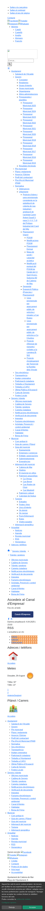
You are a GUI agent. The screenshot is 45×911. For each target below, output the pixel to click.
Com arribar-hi (17, 816)
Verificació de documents (22, 574)
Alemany (19, 38)
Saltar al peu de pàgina (20, 13)
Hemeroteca (16, 847)
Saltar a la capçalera (18, 7)
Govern (14, 727)
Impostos (15, 577)
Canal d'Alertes (17, 589)
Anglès (18, 35)
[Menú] (8, 68)
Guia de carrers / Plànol (21, 819)
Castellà (18, 32)
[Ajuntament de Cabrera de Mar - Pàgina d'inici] (22, 54)
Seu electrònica (18, 747)
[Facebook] (12, 21)
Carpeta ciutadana (19, 568)
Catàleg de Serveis (19, 563)
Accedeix (11, 663)
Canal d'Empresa (22, 614)
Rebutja (12, 907)
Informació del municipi (21, 824)
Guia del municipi (18, 821)
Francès (18, 41)
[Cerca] (9, 64)
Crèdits (14, 861)
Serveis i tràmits (19, 551)
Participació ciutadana (20, 755)
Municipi (11, 813)
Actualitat (11, 833)
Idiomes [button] (14, 27)
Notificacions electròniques (22, 571)
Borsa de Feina (17, 594)
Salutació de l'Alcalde (20, 724)
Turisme (14, 827)
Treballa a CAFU (18, 761)
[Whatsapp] (23, 24)
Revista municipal (19, 842)
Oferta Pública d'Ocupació (22, 764)
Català (18, 30)
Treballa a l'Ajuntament (21, 758)
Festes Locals (17, 770)
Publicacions (16, 642)
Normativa (15, 744)
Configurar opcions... (10, 902)
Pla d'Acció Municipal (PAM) (23, 741)
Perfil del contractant (20, 738)
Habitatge (15, 591)
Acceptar (32, 907)
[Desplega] (28, 551)
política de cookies (23, 899)
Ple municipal (17, 730)
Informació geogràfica (20, 830)
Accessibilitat (17, 872)
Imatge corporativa (19, 753)
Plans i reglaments (19, 733)
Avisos (14, 637)
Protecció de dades (19, 867)
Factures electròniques (21, 580)
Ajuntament (12, 721)
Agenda (14, 839)
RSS (13, 844)
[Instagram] (12, 24)
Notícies (14, 640)
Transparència (17, 750)
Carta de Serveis (18, 767)
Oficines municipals (19, 560)
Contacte (11, 18)
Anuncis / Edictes (18, 735)
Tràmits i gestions (17, 555)
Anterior (10, 695)
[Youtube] (22, 21)
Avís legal (15, 870)
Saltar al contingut (17, 10)
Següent (17, 695)
